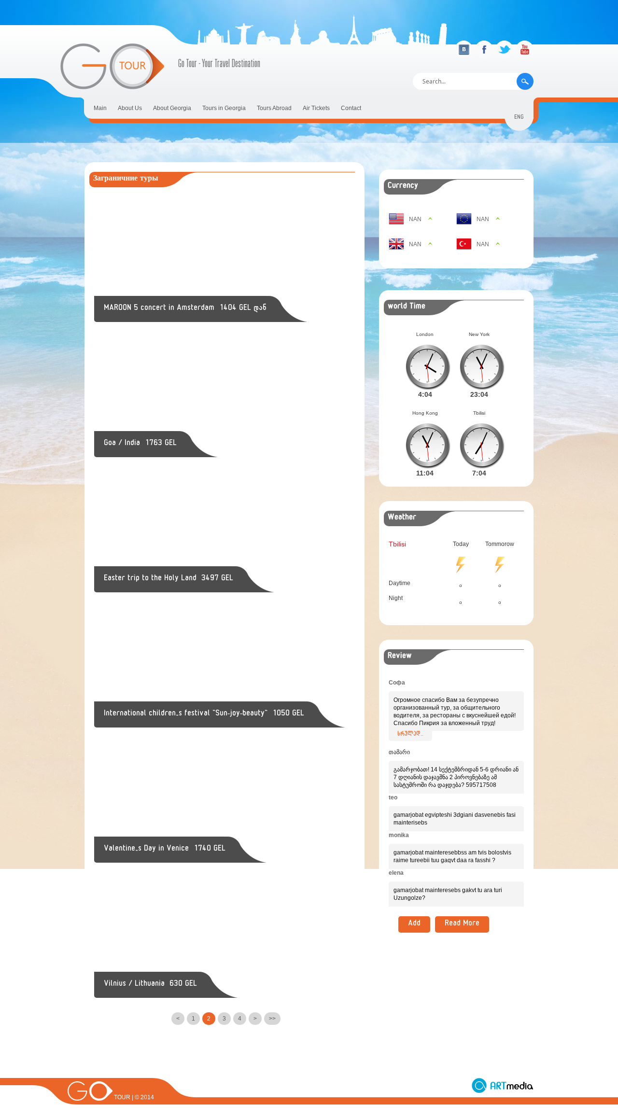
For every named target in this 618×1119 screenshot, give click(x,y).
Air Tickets (316, 108)
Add (414, 924)
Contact (351, 108)
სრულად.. (410, 734)
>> (272, 1018)
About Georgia (172, 108)
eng (519, 118)
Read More (462, 924)
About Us (130, 108)
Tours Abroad (274, 108)
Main (100, 108)
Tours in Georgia (224, 108)
